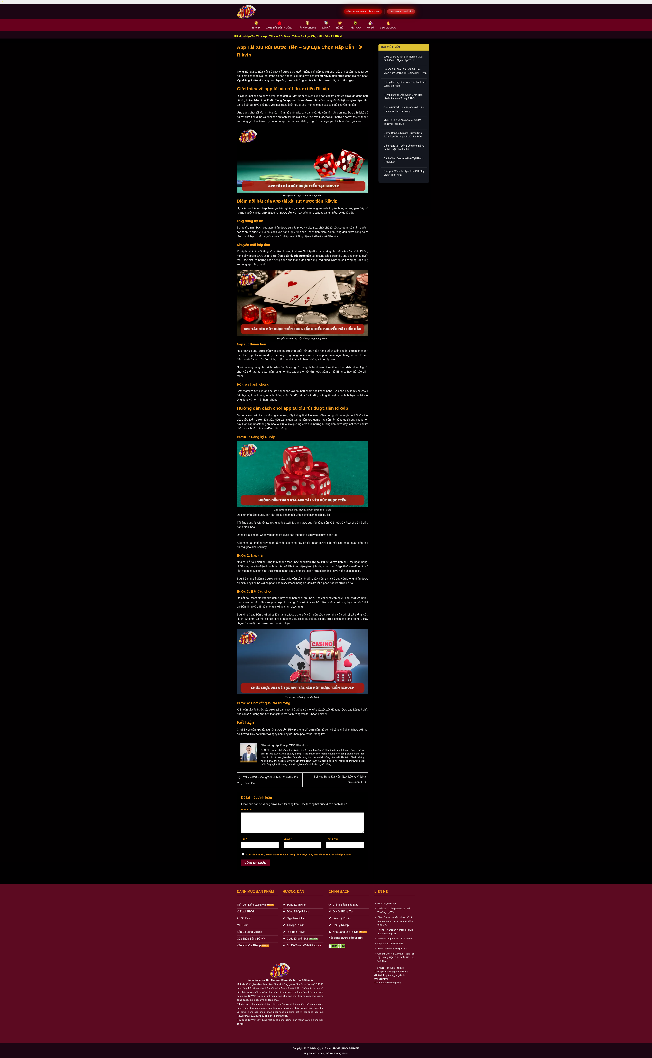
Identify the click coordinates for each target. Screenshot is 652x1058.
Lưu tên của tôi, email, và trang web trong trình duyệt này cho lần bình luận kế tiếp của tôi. (299, 854)
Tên (244, 838)
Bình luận (247, 809)
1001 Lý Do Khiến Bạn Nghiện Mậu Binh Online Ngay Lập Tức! (403, 58)
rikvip (401, 968)
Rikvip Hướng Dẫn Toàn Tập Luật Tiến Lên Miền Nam (405, 84)
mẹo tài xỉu (277, 424)
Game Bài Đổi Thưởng (279, 27)
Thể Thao (355, 27)
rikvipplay (381, 971)
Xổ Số (370, 27)
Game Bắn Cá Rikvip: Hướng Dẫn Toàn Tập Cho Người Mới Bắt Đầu (403, 134)
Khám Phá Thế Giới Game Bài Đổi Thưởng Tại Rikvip (403, 122)
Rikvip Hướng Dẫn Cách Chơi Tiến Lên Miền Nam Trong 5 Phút (403, 96)
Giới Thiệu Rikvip (386, 903)
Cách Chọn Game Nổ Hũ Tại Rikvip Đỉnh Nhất (403, 160)
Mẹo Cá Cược (388, 27)
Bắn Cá (326, 27)
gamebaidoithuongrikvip (388, 982)
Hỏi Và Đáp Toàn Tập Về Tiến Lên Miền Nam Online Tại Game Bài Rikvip (405, 71)
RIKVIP (256, 27)
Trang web (332, 838)
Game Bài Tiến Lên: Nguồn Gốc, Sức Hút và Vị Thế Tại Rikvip (404, 109)
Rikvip (238, 36)
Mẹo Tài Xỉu (252, 36)
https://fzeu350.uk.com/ (400, 938)
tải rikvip (325, 75)
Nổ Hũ (339, 27)
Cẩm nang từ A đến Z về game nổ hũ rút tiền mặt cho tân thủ (404, 147)
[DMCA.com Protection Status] (337, 945)
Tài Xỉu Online (307, 27)
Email (288, 838)
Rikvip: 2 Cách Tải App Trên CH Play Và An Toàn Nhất (404, 173)
